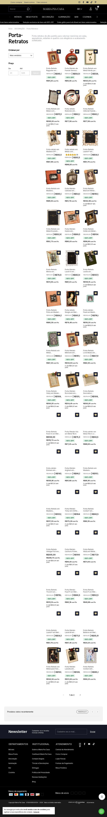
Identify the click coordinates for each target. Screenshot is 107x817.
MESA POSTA (32, 17)
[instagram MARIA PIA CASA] (79, 2)
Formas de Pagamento (64, 763)
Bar (9, 768)
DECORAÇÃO (48, 17)
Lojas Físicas (61, 759)
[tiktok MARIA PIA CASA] (91, 2)
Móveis (11, 750)
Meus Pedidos (61, 768)
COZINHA (87, 17)
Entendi (36, 812)
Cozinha (11, 772)
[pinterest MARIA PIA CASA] (95, 2)
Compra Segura (38, 759)
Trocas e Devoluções (40, 763)
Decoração (12, 759)
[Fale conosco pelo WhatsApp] (101, 811)
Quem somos (29, 2)
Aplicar (36, 73)
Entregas (35, 768)
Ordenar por (14, 50)
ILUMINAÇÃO (64, 17)
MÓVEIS (18, 17)
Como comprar (16, 2)
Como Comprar (61, 754)
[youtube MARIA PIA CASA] (87, 2)
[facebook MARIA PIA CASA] (83, 2)
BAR (76, 17)
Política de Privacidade (41, 772)
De (9, 68)
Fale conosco (42, 2)
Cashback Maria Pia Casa (41, 754)
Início (10, 29)
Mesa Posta (13, 754)
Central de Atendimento (65, 750)
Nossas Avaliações (39, 777)
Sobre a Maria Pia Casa (41, 750)
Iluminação (12, 763)
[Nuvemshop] (76, 803)
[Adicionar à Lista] (59, 51)
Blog (34, 782)
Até (21, 68)
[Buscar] (28, 9)
